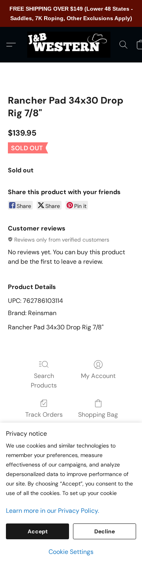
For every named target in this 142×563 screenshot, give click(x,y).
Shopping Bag (98, 414)
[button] (71, 44)
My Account (98, 376)
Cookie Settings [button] (71, 552)
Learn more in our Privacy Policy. (52, 510)
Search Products (44, 380)
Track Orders (44, 414)
